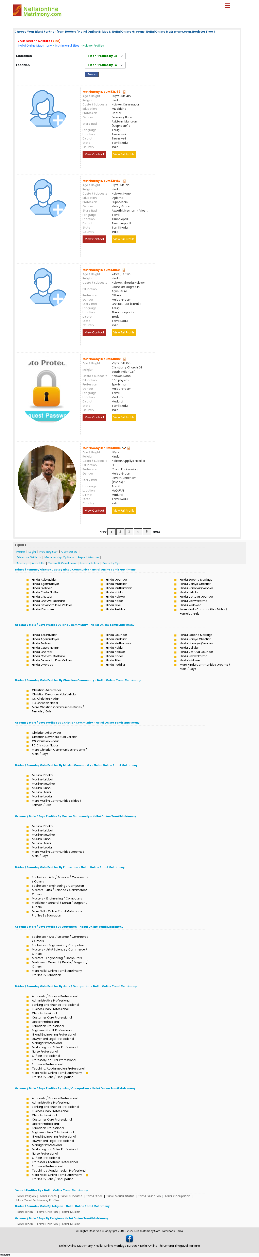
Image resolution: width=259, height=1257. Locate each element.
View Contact (94, 154)
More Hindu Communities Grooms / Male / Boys (205, 667)
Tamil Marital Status (120, 1196)
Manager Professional (47, 1043)
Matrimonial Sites (67, 46)
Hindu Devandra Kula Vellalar (52, 605)
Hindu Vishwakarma (193, 601)
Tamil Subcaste (71, 1196)
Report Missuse (88, 557)
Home (20, 552)
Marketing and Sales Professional (55, 1047)
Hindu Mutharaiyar (119, 588)
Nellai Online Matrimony (35, 46)
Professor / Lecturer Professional (55, 1162)
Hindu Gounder (116, 580)
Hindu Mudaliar (116, 584)
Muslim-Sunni (41, 788)
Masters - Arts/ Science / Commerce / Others (59, 951)
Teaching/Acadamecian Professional (58, 1068)
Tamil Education (149, 1196)
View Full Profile (124, 154)
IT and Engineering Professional (54, 1034)
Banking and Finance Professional (55, 1005)
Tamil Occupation (177, 1196)
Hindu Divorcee (42, 665)
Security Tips (112, 563)
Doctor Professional (45, 1022)
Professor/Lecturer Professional (54, 1060)
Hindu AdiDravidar (44, 580)
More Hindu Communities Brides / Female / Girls (203, 611)
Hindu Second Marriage (196, 580)
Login (32, 552)
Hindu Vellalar (189, 592)
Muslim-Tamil (41, 792)
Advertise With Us (28, 557)
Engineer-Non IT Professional (52, 1030)
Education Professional (48, 1026)
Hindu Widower (190, 605)
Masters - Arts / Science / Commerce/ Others (59, 892)
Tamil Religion (26, 1196)
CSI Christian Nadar (45, 699)
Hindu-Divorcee (43, 609)
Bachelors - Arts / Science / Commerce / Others (60, 879)
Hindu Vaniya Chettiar (195, 584)
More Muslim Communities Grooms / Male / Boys (58, 854)
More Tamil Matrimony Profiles (37, 1200)
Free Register (48, 552)
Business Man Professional (50, 1009)
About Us (38, 563)
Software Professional (47, 1064)
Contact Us (69, 552)
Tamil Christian (47, 1212)
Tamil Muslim (71, 1212)
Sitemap (22, 563)
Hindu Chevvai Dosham (48, 601)
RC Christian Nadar (45, 703)
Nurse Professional (45, 1051)
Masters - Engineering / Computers (57, 898)
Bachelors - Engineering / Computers (58, 886)
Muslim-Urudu (42, 796)
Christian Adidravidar (46, 690)
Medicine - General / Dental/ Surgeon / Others (60, 905)
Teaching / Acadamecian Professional (59, 1171)
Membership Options (59, 557)
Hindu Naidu (114, 592)
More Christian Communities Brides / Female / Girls (58, 709)
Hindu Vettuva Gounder (196, 597)
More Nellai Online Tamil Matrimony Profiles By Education (57, 913)
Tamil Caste (48, 1196)
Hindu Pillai (113, 605)
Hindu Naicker (115, 597)
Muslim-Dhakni (42, 775)
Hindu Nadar (114, 601)
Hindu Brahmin (42, 588)
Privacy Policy (89, 563)
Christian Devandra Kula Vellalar (54, 694)
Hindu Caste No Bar (45, 592)
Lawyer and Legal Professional (53, 1039)
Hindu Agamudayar (45, 584)
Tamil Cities (94, 1196)
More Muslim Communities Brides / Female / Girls (56, 803)
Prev (103, 532)
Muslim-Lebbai (42, 779)
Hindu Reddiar (115, 609)
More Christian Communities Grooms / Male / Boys (59, 752)
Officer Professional (46, 1056)
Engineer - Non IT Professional (53, 1132)
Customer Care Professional (52, 1017)
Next (156, 532)
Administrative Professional (51, 1000)
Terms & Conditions (62, 563)
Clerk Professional (44, 1013)
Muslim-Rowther (43, 784)
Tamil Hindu (24, 1212)
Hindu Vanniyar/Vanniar (196, 588)
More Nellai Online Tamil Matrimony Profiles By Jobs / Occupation (57, 1075)
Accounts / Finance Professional (54, 996)
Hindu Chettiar (42, 597)
